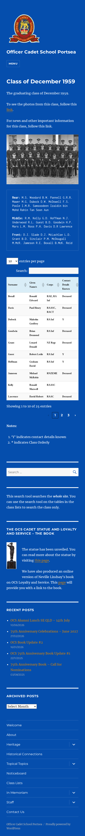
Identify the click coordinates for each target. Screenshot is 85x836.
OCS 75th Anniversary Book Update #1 (40, 653)
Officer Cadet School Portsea (41, 52)
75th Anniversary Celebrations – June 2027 (44, 631)
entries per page (31, 261)
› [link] (75, 415)
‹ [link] (48, 415)
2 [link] (62, 415)
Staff (10, 802)
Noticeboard (16, 773)
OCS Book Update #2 (26, 642)
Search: (22, 271)
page (62, 582)
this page (42, 560)
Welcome (14, 725)
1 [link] (55, 415)
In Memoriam (17, 793)
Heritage (13, 744)
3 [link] (69, 415)
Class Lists (15, 783)
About (11, 735)
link (10, 110)
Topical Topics (17, 764)
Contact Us (15, 812)
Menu (13, 63)
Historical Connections (24, 754)
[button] (25, 285)
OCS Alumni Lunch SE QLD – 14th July (40, 620)
